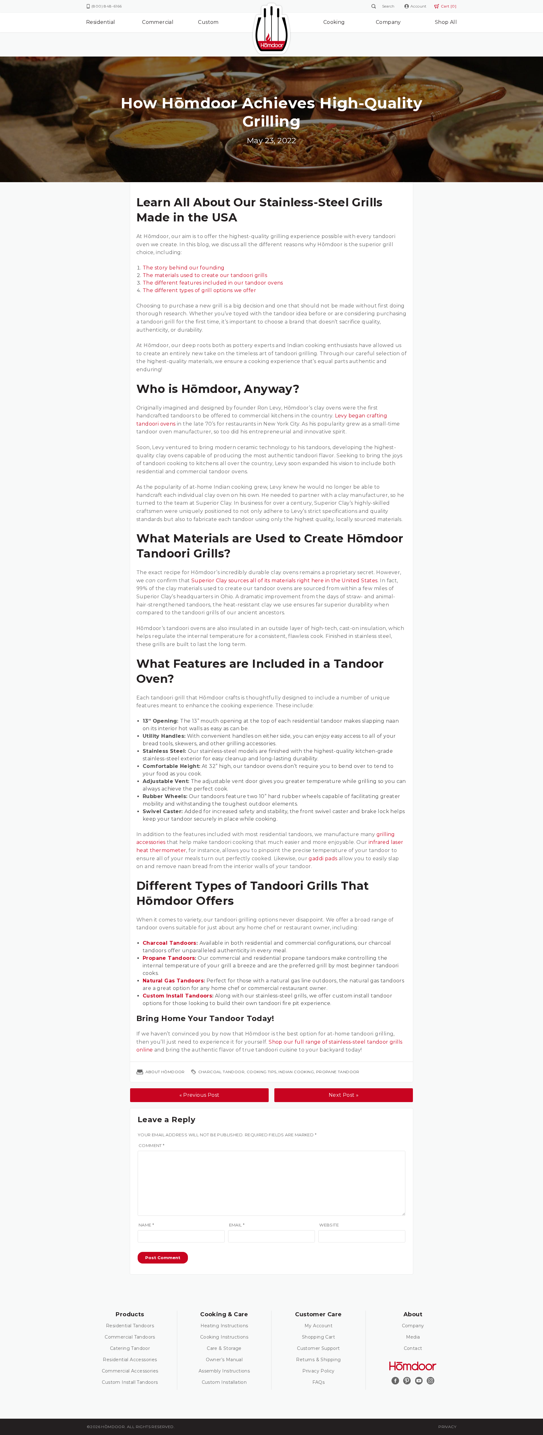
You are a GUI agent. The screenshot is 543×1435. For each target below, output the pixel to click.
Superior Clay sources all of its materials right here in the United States (284, 581)
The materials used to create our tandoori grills (205, 275)
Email (237, 1224)
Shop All (446, 22)
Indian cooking (296, 1071)
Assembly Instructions (224, 1371)
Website (329, 1224)
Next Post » (344, 1095)
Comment (152, 1145)
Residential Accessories (130, 1359)
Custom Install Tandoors (130, 1382)
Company (388, 22)
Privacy (447, 1426)
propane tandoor (337, 1071)
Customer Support (318, 1348)
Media (413, 1337)
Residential (100, 22)
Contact (413, 1348)
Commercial (157, 22)
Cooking (334, 22)
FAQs (318, 1382)
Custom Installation (224, 1382)
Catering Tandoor (130, 1348)
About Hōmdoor (165, 1071)
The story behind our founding (184, 268)
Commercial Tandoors (130, 1337)
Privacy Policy (318, 1371)
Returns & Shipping (318, 1359)
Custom (208, 22)
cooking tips (262, 1071)
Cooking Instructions (224, 1337)
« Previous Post (199, 1095)
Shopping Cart (318, 1337)
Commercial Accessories (130, 1371)
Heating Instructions (224, 1326)
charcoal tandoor (221, 1071)
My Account (318, 1326)
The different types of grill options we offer (199, 290)
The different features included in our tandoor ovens (213, 283)
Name (146, 1224)
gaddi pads (323, 859)
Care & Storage (224, 1348)
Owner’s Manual (224, 1359)
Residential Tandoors (130, 1326)
